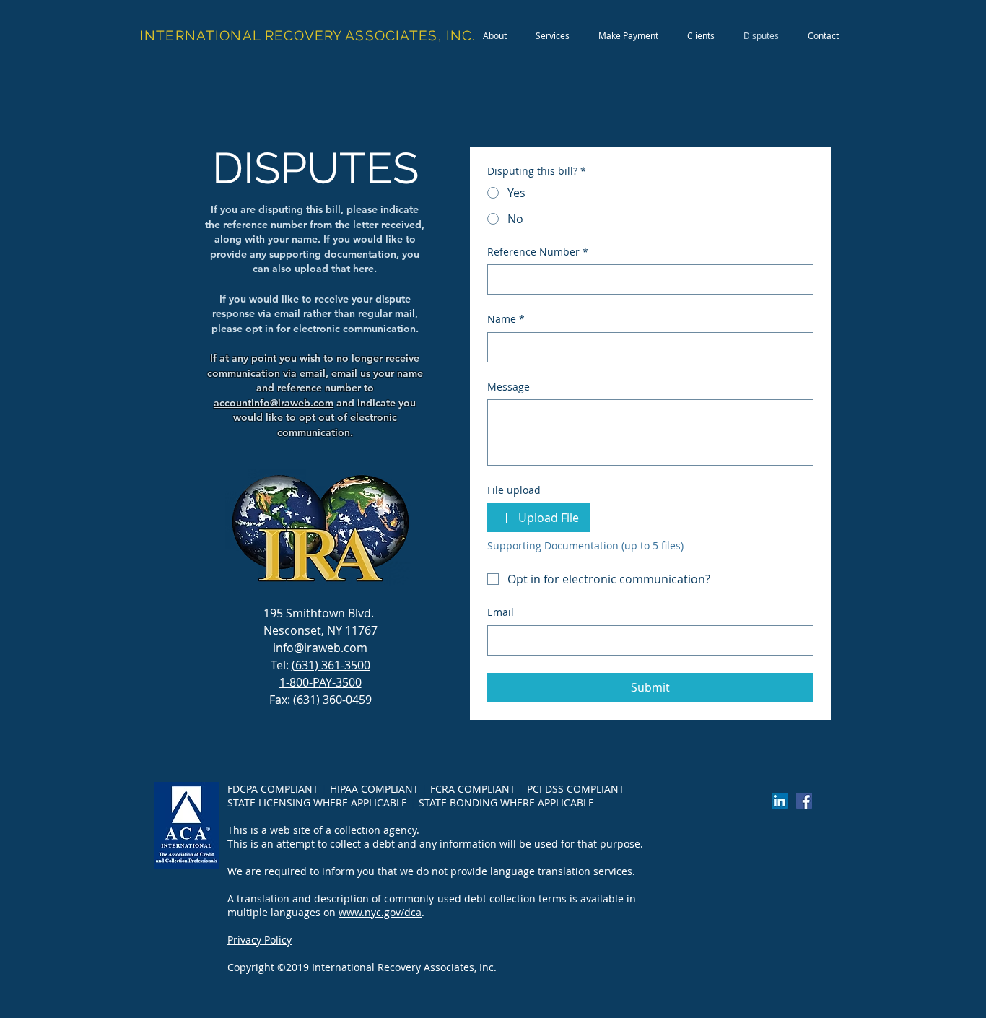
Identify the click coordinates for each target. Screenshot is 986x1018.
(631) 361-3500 (331, 665)
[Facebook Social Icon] (804, 801)
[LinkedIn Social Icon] (780, 801)
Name (506, 319)
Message (508, 386)
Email (500, 612)
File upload (514, 490)
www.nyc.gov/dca (380, 912)
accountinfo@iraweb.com (273, 402)
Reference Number (537, 251)
